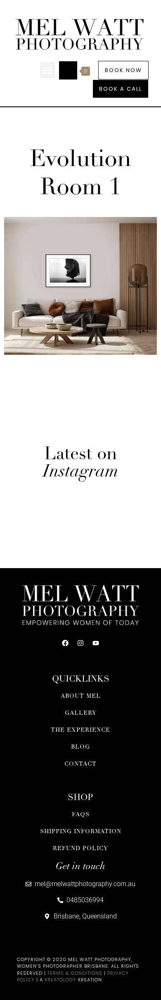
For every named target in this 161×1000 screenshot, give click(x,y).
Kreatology (60, 979)
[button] (47, 70)
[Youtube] (95, 643)
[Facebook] (65, 643)
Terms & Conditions (74, 973)
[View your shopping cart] (68, 70)
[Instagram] (80, 643)
